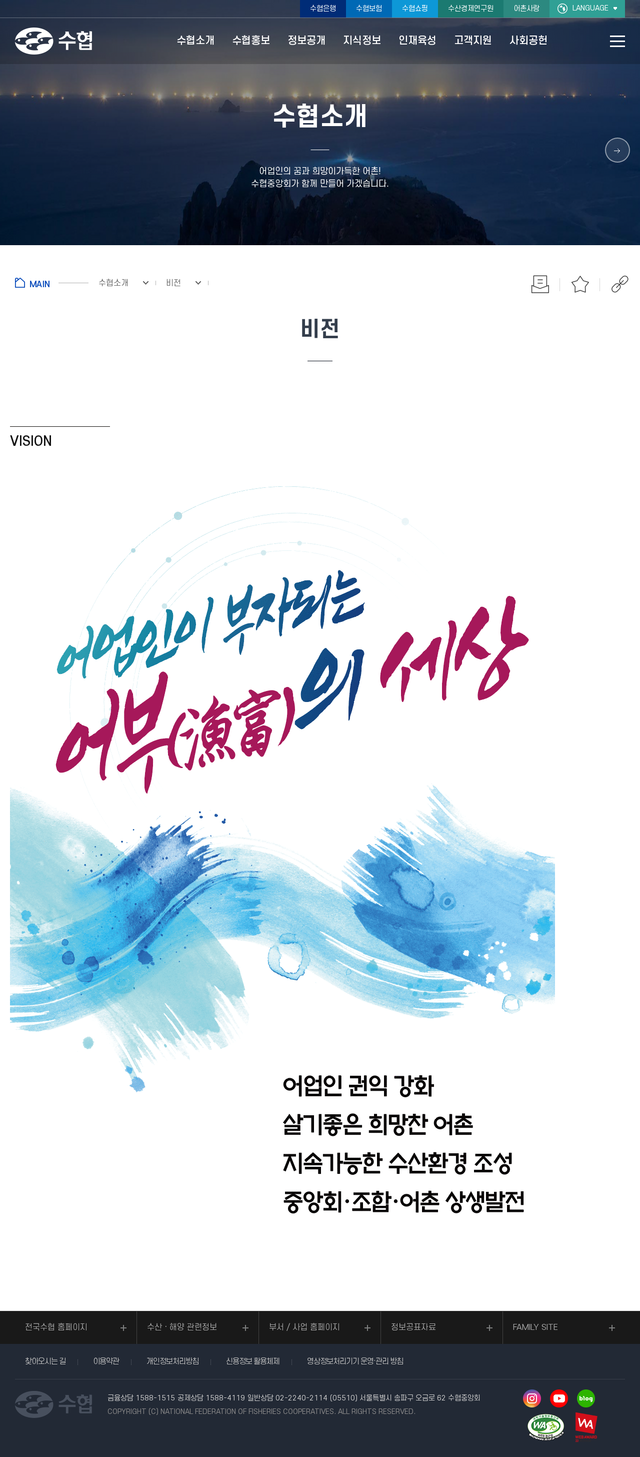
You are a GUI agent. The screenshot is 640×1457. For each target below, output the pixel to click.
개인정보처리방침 (172, 1361)
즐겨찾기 (580, 284)
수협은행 (323, 9)
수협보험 (369, 9)
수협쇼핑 (415, 9)
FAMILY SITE (535, 1327)
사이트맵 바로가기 (617, 41)
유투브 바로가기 (559, 1398)
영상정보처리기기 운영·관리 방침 (355, 1361)
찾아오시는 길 (45, 1361)
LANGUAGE (590, 8)
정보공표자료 (413, 1327)
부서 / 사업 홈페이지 (304, 1327)
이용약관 (106, 1361)
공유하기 (620, 284)
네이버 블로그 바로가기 (586, 1398)
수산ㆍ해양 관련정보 (182, 1327)
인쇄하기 (540, 284)
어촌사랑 (527, 9)
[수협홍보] (617, 150)
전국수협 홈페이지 (56, 1327)
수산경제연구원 (471, 9)
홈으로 (51, 283)
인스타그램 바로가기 (532, 1398)
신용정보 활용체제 (253, 1361)
